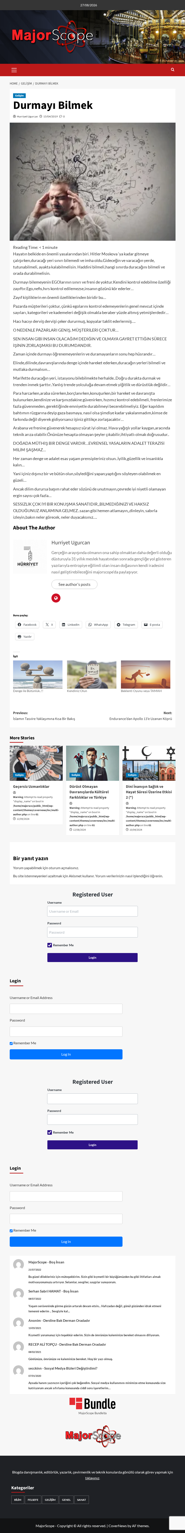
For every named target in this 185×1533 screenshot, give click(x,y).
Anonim (34, 1320)
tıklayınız (92, 1478)
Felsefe (33, 1499)
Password (54, 923)
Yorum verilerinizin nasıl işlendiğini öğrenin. (129, 876)
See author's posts (74, 584)
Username (54, 902)
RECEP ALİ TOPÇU (42, 1344)
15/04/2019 (50, 116)
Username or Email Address (31, 997)
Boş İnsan (56, 1262)
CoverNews (118, 1526)
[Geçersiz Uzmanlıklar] (36, 763)
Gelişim (19, 96)
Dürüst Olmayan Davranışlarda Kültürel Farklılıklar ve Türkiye (89, 792)
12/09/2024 (23, 819)
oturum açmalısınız (63, 868)
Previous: (44, 715)
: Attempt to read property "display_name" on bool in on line (36, 805)
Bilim (17, 1499)
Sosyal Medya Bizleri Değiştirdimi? (70, 1368)
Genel (66, 1499)
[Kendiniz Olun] (91, 674)
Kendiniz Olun (77, 691)
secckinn (35, 1368)
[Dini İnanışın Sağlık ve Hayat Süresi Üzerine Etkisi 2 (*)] (149, 763)
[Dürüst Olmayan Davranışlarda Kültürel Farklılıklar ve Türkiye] (92, 763)
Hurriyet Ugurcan (27, 116)
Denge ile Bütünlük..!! (28, 691)
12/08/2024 (79, 830)
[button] (14, 69)
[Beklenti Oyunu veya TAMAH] (145, 674)
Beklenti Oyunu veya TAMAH (141, 691)
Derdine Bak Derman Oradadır (66, 1320)
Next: (140, 715)
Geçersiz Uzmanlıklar (31, 786)
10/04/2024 (136, 830)
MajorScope (37, 1262)
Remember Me (63, 945)
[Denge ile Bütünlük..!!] (37, 674)
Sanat (81, 1499)
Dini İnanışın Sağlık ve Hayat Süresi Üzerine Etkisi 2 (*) (149, 792)
